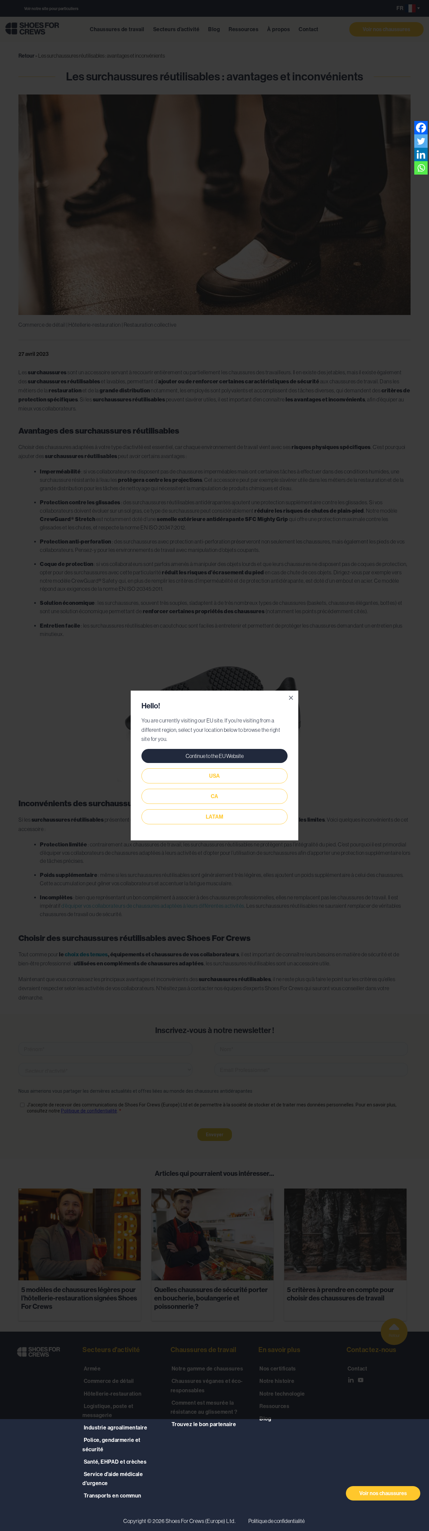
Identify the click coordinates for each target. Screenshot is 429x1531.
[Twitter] (421, 141)
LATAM (214, 817)
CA (214, 796)
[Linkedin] (421, 154)
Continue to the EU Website (215, 756)
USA (214, 776)
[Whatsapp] (421, 168)
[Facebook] (421, 127)
